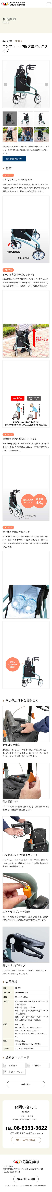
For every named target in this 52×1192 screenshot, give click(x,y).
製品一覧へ (25, 1084)
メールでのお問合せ (28, 1140)
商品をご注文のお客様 (26, 1179)
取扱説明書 (13, 1066)
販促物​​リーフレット (16, 1072)
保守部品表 (37, 1066)
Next (46, 84)
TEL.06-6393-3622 (11, 1172)
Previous (5, 84)
